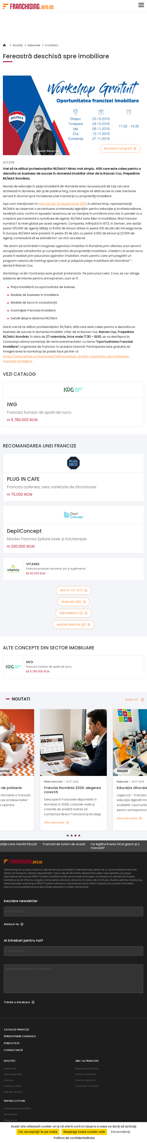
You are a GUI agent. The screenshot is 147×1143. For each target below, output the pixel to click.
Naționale (34, 45)
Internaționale (13, 1074)
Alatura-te (11, 924)
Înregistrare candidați (20, 1036)
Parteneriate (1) (71, 613)
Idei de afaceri (13, 1092)
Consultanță (13, 1050)
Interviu (8, 1080)
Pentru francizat (85, 1074)
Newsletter (11, 1114)
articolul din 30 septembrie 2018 (62, 204)
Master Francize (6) (71, 625)
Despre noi (10, 1120)
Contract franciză (86, 1086)
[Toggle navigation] (141, 5)
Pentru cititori (14, 1101)
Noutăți (18, 45)
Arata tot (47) (71, 590)
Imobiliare (51, 45)
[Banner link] (73, 27)
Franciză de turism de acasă (47, 844)
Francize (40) (71, 602)
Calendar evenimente (17, 1108)
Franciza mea (12, 1086)
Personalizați (120, 1132)
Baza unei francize (86, 1068)
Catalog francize (16, 1029)
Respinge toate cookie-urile (84, 1132)
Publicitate (12, 1043)
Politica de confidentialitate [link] (74, 1138)
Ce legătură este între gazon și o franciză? (98, 846)
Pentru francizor (85, 1080)
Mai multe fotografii (118, 148)
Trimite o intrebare (17, 1002)
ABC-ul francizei (87, 1061)
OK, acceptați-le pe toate (37, 1132)
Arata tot (131, 700)
